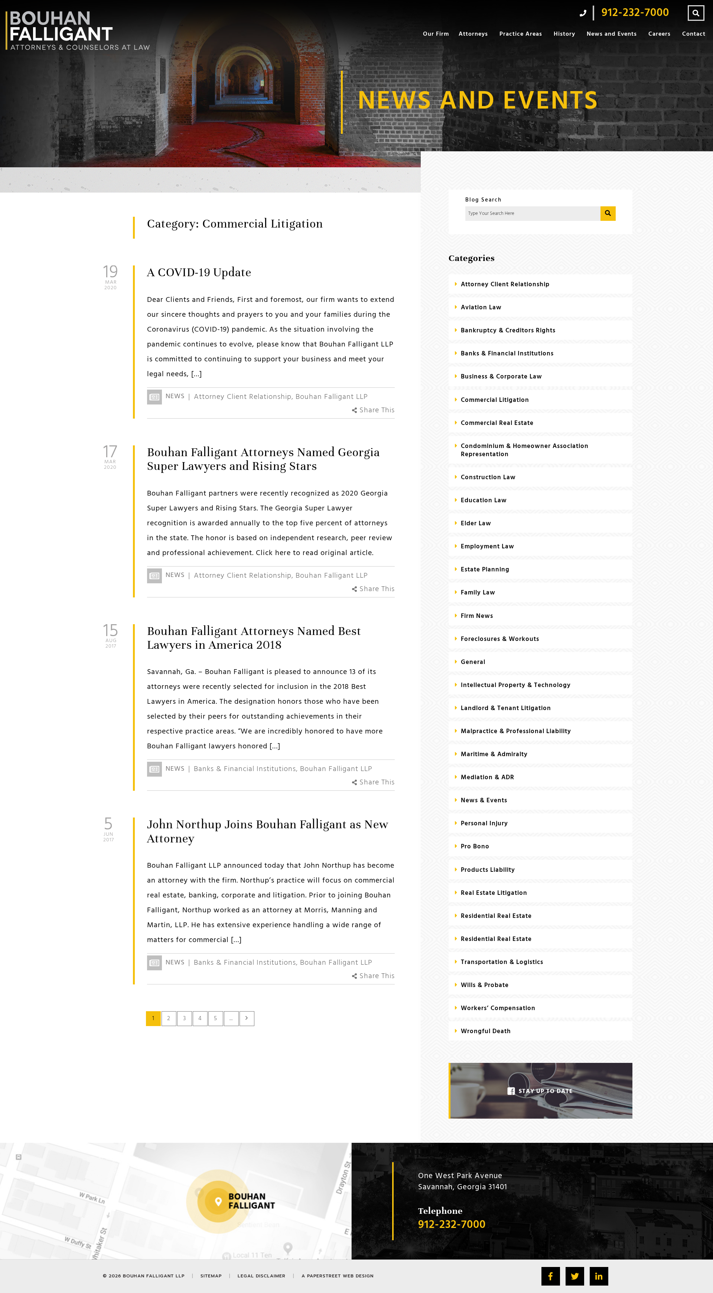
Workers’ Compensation (498, 1008)
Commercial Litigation (495, 400)
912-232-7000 (452, 1225)
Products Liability (488, 870)
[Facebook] (550, 1276)
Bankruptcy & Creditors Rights (508, 331)
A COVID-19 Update (199, 272)
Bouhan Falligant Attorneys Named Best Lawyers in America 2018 (254, 638)
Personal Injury (484, 824)
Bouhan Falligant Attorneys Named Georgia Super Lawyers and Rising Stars (263, 459)
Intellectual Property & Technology (516, 685)
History (564, 34)
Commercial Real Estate (497, 423)
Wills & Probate (485, 985)
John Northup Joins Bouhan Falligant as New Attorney (268, 831)
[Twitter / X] (575, 1276)
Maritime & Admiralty (494, 754)
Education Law (484, 501)
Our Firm (436, 34)
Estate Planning (485, 570)
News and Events (612, 34)
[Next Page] (247, 1018)
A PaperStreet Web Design (338, 1276)
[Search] (696, 13)
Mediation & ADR (487, 778)
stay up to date (546, 1091)
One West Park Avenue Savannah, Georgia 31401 (462, 1181)
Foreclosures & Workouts (500, 639)
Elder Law (476, 524)
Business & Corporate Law (501, 377)
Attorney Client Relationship (243, 397)
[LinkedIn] (599, 1276)
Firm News (477, 616)
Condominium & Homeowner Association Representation (525, 450)
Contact (694, 34)
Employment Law (487, 547)
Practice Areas (520, 34)
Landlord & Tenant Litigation (506, 708)
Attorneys (473, 34)
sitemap (211, 1276)
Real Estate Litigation (494, 893)
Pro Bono (475, 847)
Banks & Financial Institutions (245, 769)
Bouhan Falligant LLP (332, 397)
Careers (659, 34)
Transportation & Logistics (502, 962)
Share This (376, 410)
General (473, 662)
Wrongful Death (486, 1031)
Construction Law (488, 478)
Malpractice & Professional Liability (516, 731)
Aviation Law (481, 308)
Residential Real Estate (496, 916)
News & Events (484, 801)
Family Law (478, 593)
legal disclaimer (262, 1276)
